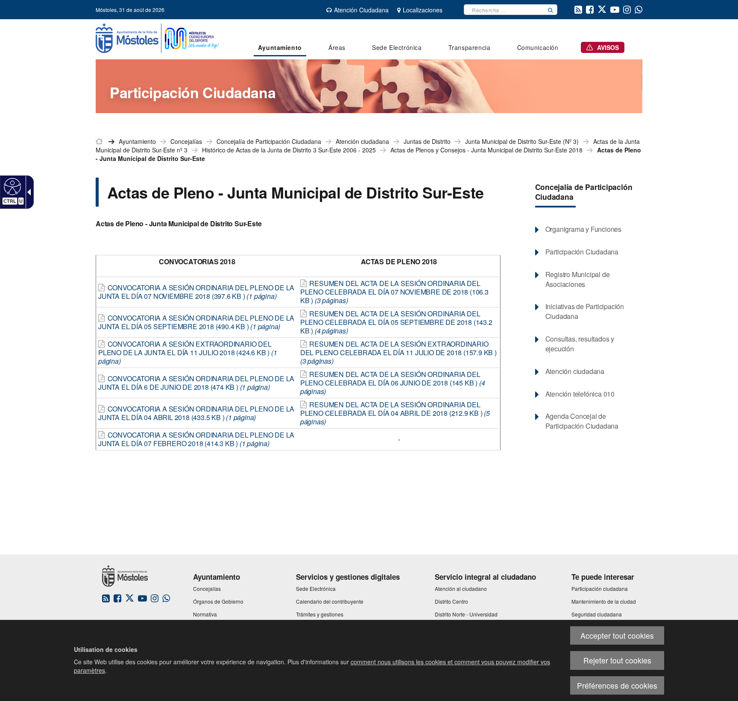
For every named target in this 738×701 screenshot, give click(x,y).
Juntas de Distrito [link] (427, 141)
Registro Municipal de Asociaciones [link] (577, 279)
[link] (11, 186)
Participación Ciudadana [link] (581, 252)
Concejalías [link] (186, 141)
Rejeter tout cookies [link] (617, 660)
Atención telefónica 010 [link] (580, 394)
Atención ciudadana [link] (362, 141)
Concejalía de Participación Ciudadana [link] (269, 141)
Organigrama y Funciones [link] (583, 229)
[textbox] (504, 9)
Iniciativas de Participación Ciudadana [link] (584, 311)
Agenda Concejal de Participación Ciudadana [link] (581, 421)
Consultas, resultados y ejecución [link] (579, 343)
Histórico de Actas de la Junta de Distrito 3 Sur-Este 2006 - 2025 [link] (289, 150)
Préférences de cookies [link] (617, 685)
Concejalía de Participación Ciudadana (584, 191)
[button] (550, 9)
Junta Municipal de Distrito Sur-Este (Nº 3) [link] (522, 141)
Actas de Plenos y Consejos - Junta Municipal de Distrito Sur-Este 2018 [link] (486, 150)
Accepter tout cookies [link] (617, 635)
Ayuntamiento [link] (137, 141)
